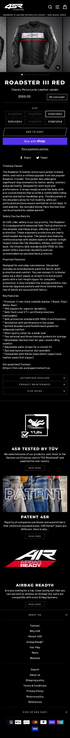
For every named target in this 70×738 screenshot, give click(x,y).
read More (35, 536)
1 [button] (22, 75)
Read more (35, 468)
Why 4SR (35, 630)
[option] (35, 44)
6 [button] (35, 75)
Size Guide (35, 391)
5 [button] (33, 75)
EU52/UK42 (55, 113)
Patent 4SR (35, 636)
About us (35, 674)
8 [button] (41, 75)
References (35, 701)
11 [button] (48, 75)
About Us (35, 615)
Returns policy (35, 696)
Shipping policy (35, 680)
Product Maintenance (35, 384)
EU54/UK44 (15, 121)
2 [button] (25, 75)
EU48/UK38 (15, 113)
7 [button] (38, 75)
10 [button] (46, 75)
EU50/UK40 (35, 113)
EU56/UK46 (35, 121)
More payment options (35, 148)
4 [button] (30, 75)
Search (35, 669)
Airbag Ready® (35, 641)
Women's (35, 658)
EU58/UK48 (55, 121)
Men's (35, 652)
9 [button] (43, 75)
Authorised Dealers (35, 378)
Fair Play (35, 647)
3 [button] (27, 75)
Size (35, 108)
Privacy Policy (35, 690)
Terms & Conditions (35, 685)
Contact (35, 625)
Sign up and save (35, 712)
